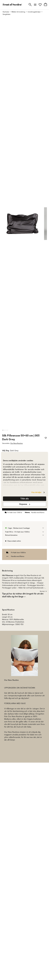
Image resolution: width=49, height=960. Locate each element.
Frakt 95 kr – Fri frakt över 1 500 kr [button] (17, 532)
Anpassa (23, 504)
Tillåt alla (24, 498)
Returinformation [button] (11, 535)
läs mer (42, 591)
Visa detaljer (36, 492)
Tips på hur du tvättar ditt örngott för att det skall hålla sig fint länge (22, 595)
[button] (2, 430)
